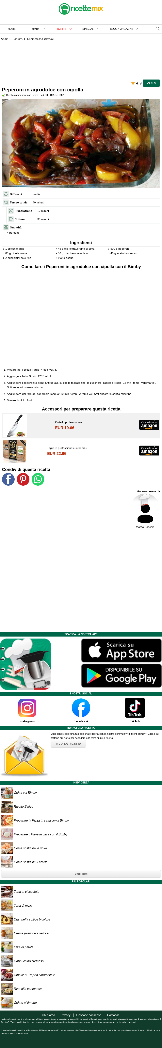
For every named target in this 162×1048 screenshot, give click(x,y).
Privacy (66, 1015)
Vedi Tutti (81, 873)
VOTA (151, 83)
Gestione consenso (88, 1015)
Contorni (17, 38)
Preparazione (23, 210)
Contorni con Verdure (40, 38)
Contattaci (113, 1015)
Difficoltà (16, 194)
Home (12, 28)
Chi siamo (48, 1015)
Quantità (16, 227)
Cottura (20, 219)
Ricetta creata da (148, 491)
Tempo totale (18, 202)
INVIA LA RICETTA (68, 743)
